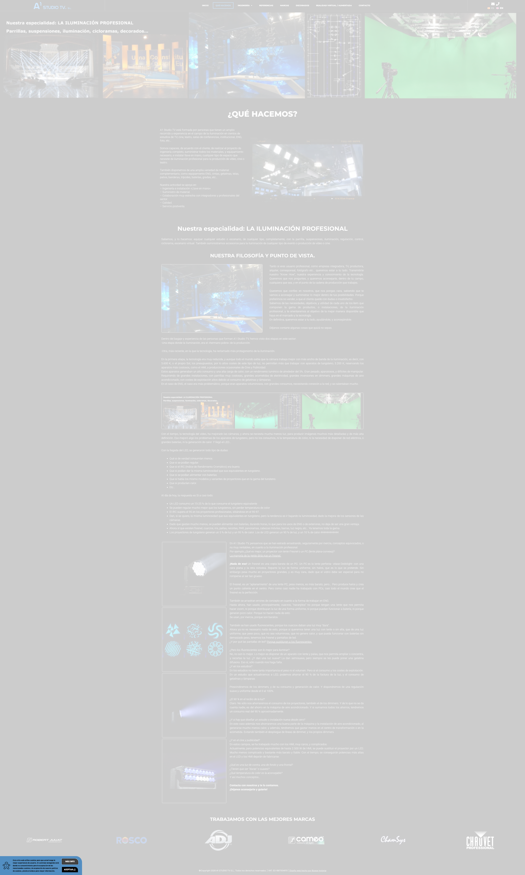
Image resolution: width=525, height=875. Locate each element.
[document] (262, 437)
